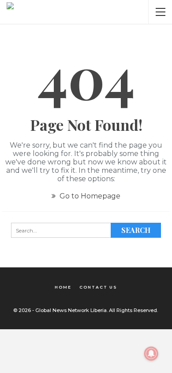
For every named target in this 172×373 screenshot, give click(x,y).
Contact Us (98, 287)
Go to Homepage (89, 196)
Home (63, 287)
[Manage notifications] (151, 353)
